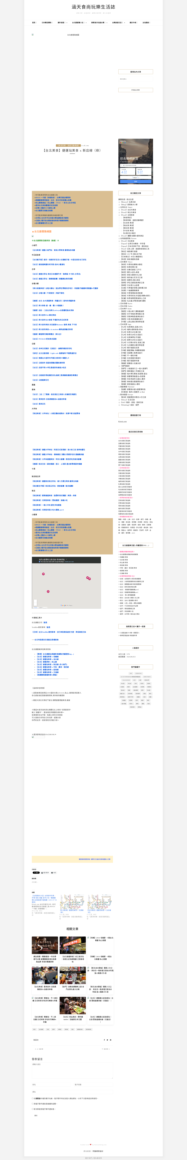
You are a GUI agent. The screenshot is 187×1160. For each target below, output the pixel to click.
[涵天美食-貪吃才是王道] (38, 745)
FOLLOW (136, 90)
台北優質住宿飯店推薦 (44, 210)
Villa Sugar (126, 680)
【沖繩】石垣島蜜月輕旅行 (130, 358)
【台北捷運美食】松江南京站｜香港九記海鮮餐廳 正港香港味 (72, 959)
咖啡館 (149, 686)
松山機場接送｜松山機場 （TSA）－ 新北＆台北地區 (56, 203)
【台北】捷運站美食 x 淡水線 (47, 659)
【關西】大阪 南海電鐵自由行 (131, 319)
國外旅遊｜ (62, 22)
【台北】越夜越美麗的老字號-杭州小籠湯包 (48, 264)
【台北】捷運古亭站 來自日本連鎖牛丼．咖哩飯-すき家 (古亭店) (56, 274)
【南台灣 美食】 (128, 225)
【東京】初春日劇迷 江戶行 (130, 270)
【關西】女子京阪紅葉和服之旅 (132, 314)
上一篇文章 (40, 1049)
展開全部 (121, 199)
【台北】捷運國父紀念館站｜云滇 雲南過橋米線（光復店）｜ (100, 1019)
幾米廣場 (136, 690)
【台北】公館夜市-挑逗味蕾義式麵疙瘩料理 (48, 363)
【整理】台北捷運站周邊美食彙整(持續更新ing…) (55, 654)
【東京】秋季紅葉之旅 (128, 267)
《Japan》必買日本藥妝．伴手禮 (132, 244)
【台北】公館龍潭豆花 (40, 380)
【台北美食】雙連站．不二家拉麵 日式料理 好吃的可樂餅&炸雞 (44, 1019)
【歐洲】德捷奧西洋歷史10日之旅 (133, 397)
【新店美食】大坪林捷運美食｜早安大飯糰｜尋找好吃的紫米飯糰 (56, 459)
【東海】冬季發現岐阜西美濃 (131, 293)
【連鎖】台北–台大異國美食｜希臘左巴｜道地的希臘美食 (53, 301)
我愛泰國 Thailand (127, 387)
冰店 (136, 683)
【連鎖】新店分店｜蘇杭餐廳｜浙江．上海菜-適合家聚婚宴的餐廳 (57, 464)
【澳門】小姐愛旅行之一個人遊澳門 (134, 368)
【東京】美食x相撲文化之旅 (131, 275)
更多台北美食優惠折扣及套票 (47, 205)
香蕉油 (139, 707)
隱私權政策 (97, 1158)
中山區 (122, 683)
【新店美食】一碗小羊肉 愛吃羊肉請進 (46, 505)
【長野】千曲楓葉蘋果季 (129, 290)
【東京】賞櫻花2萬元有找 (130, 280)
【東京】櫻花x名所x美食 (129, 272)
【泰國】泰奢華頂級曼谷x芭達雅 (132, 376)
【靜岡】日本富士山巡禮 (129, 285)
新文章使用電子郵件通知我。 (45, 1109)
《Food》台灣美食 (127, 215)
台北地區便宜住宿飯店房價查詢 (47, 640)
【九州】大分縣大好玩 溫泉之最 (132, 342)
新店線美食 (88, 1029)
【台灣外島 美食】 (129, 233)
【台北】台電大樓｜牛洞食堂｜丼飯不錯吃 (48, 293)
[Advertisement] (72, 170)
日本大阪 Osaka (126, 306)
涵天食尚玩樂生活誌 (93, 7)
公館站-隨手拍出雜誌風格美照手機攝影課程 (52, 220)
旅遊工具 (122, 693)
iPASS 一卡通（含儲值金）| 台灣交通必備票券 (53, 197)
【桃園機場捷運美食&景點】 (47, 675)
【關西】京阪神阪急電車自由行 (132, 316)
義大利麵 (124, 703)
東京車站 (122, 697)
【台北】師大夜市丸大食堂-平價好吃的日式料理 (50, 320)
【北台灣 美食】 (128, 223)
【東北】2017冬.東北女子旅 (131, 254)
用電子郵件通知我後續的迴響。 (46, 1104)
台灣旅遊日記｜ (118, 22)
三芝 (134, 680)
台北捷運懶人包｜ (78, 22)
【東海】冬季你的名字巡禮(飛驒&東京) (135, 296)
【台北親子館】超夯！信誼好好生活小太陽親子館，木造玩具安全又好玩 (59, 260)
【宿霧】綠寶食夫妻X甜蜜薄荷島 (132, 389)
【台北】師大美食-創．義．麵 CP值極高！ (48, 305)
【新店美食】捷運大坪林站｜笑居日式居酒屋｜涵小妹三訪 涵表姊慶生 (58, 450)
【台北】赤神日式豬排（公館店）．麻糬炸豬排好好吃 (52, 348)
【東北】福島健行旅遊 (128, 251)
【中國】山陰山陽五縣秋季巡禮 (132, 322)
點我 (45, 622)
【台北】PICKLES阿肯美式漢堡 (44, 339)
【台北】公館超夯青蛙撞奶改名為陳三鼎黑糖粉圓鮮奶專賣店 (55, 375)
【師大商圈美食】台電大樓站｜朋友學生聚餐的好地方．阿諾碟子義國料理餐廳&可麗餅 (65, 288)
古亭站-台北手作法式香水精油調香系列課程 (52, 218)
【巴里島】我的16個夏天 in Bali (132, 392)
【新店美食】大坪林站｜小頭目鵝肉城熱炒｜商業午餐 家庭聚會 (56, 413)
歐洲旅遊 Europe (126, 394)
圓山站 (122, 690)
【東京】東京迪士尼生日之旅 (131, 277)
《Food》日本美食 (127, 241)
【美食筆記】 (127, 217)
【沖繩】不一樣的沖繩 (128, 355)
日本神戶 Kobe (126, 309)
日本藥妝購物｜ (47, 22)
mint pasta (147, 676)
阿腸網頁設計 (98, 1151)
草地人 (131, 703)
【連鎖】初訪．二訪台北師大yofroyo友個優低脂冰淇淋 (53, 310)
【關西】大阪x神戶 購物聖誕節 (132, 311)
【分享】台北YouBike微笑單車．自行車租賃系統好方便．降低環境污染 (59, 632)
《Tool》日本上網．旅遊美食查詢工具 (134, 249)
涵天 (144, 697)
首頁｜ (34, 22)
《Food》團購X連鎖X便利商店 (132, 236)
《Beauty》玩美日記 (128, 202)
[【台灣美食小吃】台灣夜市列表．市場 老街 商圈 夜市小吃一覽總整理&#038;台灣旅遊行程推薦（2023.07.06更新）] (45, 905)
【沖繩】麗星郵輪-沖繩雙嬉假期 (132, 350)
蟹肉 (137, 703)
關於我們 (88, 1158)
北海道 (122, 686)
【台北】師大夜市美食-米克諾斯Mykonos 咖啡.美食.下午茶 (54, 325)
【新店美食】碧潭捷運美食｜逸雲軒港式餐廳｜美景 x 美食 (54, 495)
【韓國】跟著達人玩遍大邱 (130, 363)
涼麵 (150, 697)
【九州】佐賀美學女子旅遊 (130, 337)
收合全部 (130, 199)
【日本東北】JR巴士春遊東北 (131, 257)
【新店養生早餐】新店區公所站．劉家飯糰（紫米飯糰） (53, 486)
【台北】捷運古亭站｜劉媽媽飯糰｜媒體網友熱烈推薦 (52, 279)
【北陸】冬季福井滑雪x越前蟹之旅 (133, 288)
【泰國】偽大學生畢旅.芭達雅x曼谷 (133, 374)
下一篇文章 (105, 1049)
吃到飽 (142, 686)
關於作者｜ (134, 22)
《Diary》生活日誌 (127, 400)
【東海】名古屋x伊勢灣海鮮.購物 (133, 301)
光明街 (59, 1029)
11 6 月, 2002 (85, 145)
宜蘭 (129, 690)
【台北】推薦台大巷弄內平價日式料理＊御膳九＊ (50, 358)
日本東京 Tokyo (126, 262)
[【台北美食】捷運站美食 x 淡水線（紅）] (99, 902)
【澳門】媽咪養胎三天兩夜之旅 (132, 371)
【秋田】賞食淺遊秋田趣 (129, 259)
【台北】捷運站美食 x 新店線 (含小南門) (51, 664)
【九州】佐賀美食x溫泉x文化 (131, 327)
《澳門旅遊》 (125, 366)
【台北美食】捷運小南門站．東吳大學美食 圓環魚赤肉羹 (53, 250)
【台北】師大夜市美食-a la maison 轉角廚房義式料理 (52, 329)
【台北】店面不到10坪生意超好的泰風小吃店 (49, 367)
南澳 (128, 686)
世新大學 (147, 680)
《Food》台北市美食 (128, 210)
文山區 (148, 690)
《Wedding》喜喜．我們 (129, 405)
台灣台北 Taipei (126, 207)
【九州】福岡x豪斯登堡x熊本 (131, 329)
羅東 (142, 700)
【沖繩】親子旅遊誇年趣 (129, 361)
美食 (34, 1029)
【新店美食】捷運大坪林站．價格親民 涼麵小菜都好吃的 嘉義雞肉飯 (58, 454)
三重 (140, 680)
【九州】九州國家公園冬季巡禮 (132, 345)
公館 (48, 1029)
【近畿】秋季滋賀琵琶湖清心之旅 (133, 298)
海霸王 (138, 697)
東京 (150, 693)
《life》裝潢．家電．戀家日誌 (131, 402)
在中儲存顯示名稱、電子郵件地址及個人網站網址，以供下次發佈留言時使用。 (66, 1098)
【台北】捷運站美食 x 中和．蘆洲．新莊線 (52, 667)
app (131, 673)
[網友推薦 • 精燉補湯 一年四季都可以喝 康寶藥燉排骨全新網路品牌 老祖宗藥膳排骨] (45, 945)
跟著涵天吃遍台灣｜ (98, 22)
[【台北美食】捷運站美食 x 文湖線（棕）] (72, 902)
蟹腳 (143, 703)
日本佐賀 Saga (125, 324)
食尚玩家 (132, 707)
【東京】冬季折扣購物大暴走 (131, 264)
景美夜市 (138, 693)
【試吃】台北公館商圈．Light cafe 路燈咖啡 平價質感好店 (54, 353)
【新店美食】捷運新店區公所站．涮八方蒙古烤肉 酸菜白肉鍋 (55, 481)
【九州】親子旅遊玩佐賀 (129, 348)
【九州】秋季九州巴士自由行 (131, 335)
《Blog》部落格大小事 (129, 204)
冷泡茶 (141, 683)
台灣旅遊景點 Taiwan (128, 238)
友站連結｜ (147, 22)
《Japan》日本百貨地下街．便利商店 (134, 246)
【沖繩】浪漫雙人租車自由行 (131, 353)
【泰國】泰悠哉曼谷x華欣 (130, 384)
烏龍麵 (123, 700)
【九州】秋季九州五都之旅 (130, 332)
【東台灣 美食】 (128, 228)
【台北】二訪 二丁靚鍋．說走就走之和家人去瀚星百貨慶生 (54, 394)
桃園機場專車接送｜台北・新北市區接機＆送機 (53, 200)
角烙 (149, 703)
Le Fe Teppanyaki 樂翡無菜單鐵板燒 (130, 676)
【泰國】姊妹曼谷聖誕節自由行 (132, 381)
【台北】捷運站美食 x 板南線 (47, 670)
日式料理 (130, 693)
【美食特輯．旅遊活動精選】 (68, 145)
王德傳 (130, 700)
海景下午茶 (130, 697)
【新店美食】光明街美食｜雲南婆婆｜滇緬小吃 (50, 500)
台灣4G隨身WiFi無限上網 (45, 208)
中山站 (129, 683)
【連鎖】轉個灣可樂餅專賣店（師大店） (47, 334)
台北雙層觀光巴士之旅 (44, 223)
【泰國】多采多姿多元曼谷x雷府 (132, 379)
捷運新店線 (79, 1029)
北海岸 (148, 683)
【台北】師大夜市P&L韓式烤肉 (44, 315)
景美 (73, 1029)
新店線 (66, 1029)
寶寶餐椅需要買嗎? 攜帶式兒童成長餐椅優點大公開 (94, 859)
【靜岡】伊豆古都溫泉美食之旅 (132, 283)
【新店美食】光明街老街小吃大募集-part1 (48, 510)
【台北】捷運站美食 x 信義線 (47, 657)
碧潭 (53, 1029)
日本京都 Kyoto (126, 303)
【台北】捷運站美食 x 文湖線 (47, 672)
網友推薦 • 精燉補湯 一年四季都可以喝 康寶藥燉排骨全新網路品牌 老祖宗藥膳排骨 (45, 959)
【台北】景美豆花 (38, 404)
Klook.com (122, 421)
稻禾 (137, 700)
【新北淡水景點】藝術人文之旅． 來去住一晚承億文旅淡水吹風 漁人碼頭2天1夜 (100, 989)
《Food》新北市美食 (128, 212)
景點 (144, 693)
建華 (142, 690)
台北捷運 (41, 1029)
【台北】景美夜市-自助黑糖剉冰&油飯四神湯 (49, 399)
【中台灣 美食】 (128, 231)
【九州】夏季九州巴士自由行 (131, 340)
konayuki (139, 673)
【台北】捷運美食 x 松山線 (46, 662)
